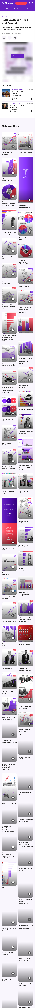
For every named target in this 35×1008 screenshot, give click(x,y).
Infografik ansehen (17, 56)
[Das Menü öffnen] (32, 3)
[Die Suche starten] (29, 3)
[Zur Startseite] (7, 3)
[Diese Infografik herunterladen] (15, 38)
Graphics (5, 17)
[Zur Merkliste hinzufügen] (10, 38)
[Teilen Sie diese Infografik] (4, 38)
